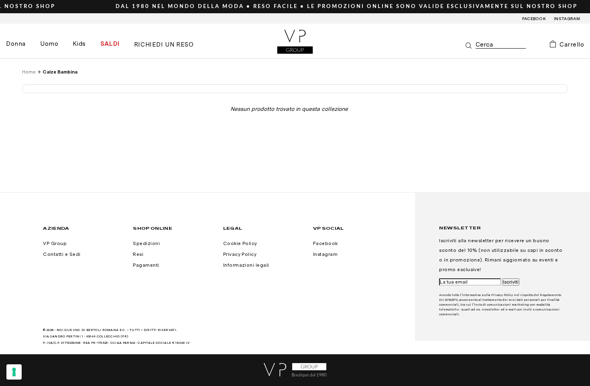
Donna (16, 43)
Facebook (534, 18)
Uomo (49, 43)
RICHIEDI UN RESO (164, 44)
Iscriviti (511, 282)
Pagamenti (146, 265)
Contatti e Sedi (61, 254)
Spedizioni (146, 243)
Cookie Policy (240, 243)
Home (29, 72)
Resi (138, 254)
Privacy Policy (240, 254)
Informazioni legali (246, 265)
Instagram (567, 18)
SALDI (110, 43)
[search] (501, 45)
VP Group (55, 243)
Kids (79, 43)
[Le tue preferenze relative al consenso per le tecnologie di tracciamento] (14, 372)
